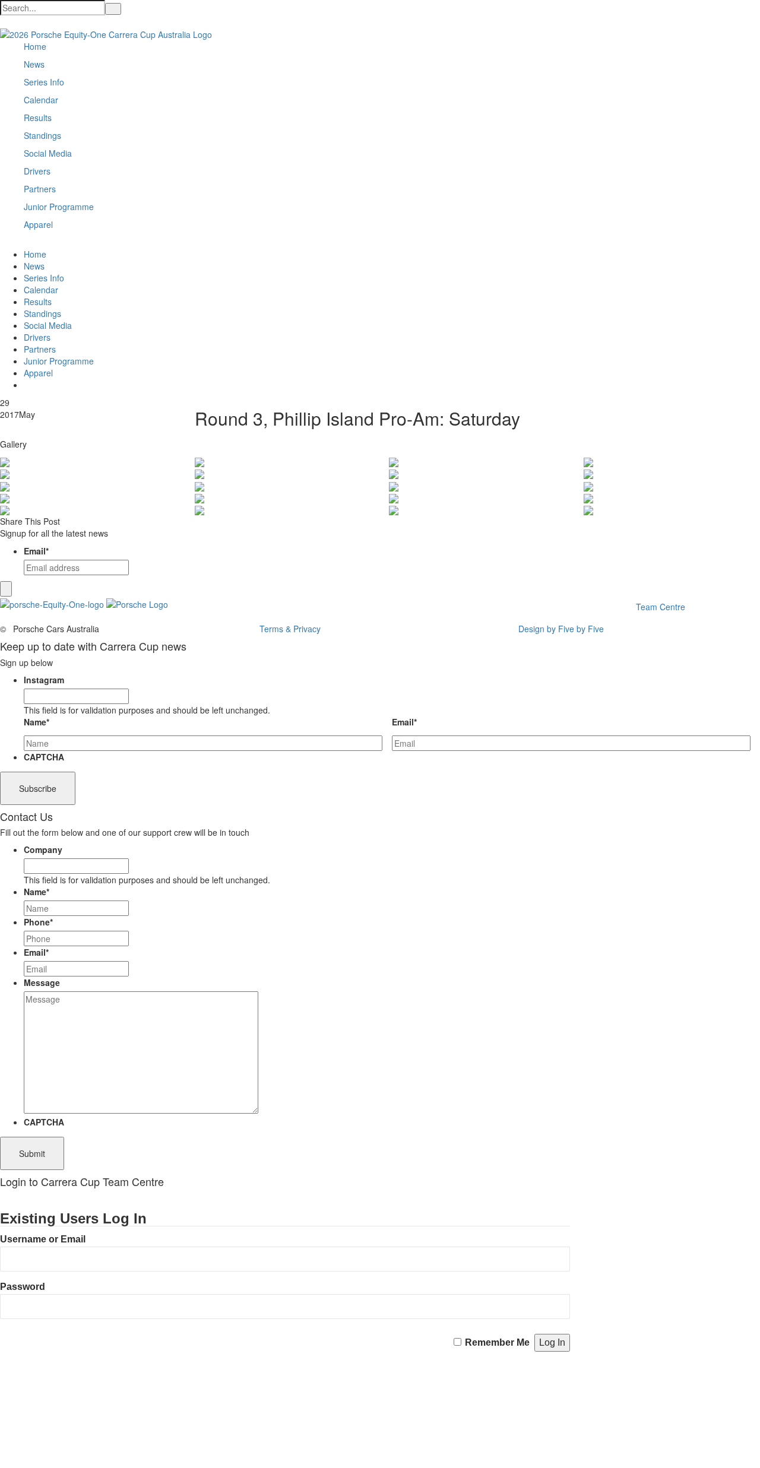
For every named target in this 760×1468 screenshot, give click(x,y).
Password (22, 1287)
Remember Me (497, 1342)
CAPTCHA (44, 757)
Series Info (44, 82)
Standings (42, 135)
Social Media (48, 153)
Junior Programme (59, 207)
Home (35, 46)
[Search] (113, 9)
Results (38, 117)
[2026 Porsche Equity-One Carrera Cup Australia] (106, 33)
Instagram (44, 680)
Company (43, 849)
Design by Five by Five (561, 629)
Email (36, 551)
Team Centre (662, 607)
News (34, 64)
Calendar (41, 100)
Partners (40, 189)
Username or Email (43, 1239)
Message (42, 982)
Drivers (37, 171)
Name (36, 722)
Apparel (38, 224)
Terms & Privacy (290, 629)
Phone (38, 922)
